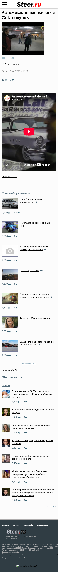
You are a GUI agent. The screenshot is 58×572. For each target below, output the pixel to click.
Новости (5, 525)
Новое (6, 385)
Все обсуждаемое (29, 363)
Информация (42, 525)
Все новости (51, 506)
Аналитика (12, 64)
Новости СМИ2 (9, 176)
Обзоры (16, 525)
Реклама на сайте (17, 556)
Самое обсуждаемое (16, 193)
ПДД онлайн (28, 525)
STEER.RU (22, 536)
